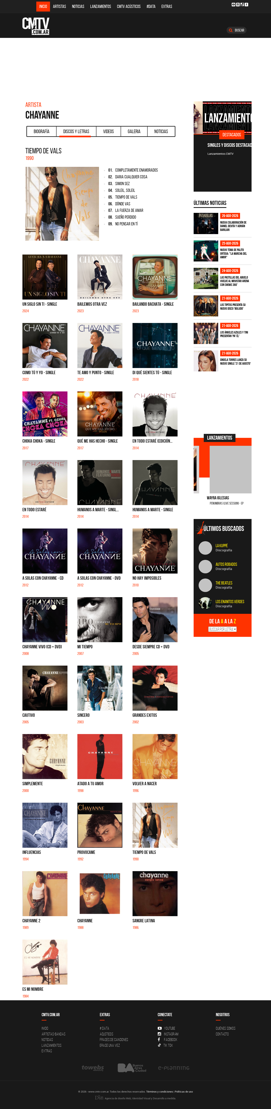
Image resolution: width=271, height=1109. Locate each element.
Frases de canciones (114, 1039)
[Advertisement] (135, 67)
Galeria (134, 131)
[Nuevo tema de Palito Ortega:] (206, 251)
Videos (108, 131)
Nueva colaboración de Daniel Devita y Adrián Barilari (233, 226)
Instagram (171, 1034)
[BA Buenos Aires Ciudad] (131, 1068)
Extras (166, 6)
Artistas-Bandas (53, 1034)
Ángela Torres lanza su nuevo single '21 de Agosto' (235, 361)
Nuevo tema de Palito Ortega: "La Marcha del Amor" (233, 253)
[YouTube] (233, 4)
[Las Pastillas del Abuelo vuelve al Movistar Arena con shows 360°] (206, 278)
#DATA (151, 6)
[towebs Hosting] (93, 1068)
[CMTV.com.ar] (38, 26)
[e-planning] (174, 1068)
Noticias (78, 6)
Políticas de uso (184, 1091)
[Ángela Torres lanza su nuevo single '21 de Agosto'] (206, 361)
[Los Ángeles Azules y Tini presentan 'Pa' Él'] (206, 333)
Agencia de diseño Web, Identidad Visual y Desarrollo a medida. (140, 1098)
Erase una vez (110, 1045)
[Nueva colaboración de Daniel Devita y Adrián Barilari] (206, 223)
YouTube (169, 1028)
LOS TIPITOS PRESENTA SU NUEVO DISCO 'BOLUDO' (233, 306)
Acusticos (106, 1034)
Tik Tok (168, 1045)
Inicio (43, 6)
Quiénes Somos (225, 1028)
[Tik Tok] (242, 4)
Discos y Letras (76, 131)
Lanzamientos (100, 6)
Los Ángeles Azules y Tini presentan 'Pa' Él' (234, 334)
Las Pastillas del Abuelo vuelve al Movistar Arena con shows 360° (234, 281)
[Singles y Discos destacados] (223, 117)
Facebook (170, 1039)
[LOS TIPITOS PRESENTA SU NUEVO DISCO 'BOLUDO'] (206, 306)
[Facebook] (246, 4)
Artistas (59, 6)
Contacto (222, 1034)
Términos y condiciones (159, 1091)
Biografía (41, 131)
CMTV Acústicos (129, 6)
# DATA (104, 1028)
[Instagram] (238, 4)
